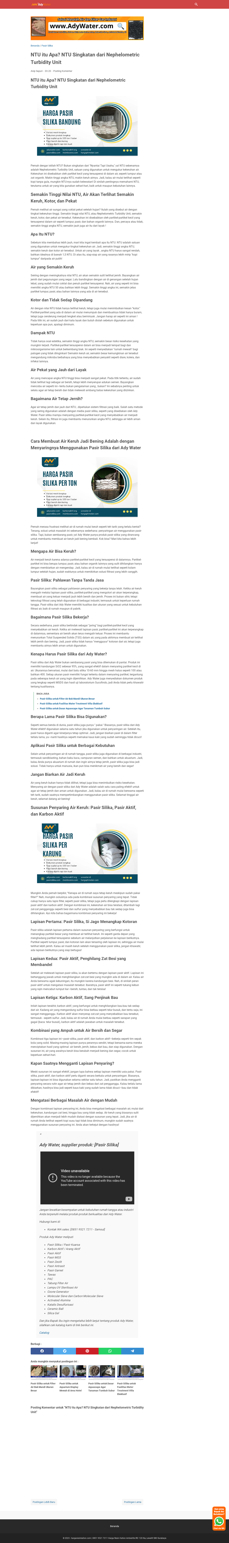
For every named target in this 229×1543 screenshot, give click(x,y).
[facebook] (42, 1351)
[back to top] (222, 1535)
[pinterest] (87, 1351)
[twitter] (64, 1351)
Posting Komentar (62, 71)
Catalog (44, 1332)
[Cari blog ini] (196, 4)
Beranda (114, 1526)
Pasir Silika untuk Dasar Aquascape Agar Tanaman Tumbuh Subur (75, 708)
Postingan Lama (132, 1502)
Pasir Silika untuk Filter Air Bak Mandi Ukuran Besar (67, 698)
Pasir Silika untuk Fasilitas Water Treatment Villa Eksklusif (71, 703)
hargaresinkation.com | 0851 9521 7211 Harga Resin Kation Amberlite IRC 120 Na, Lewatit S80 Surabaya (118, 1538)
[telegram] (132, 1351)
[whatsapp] (110, 1351)
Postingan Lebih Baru (44, 1502)
